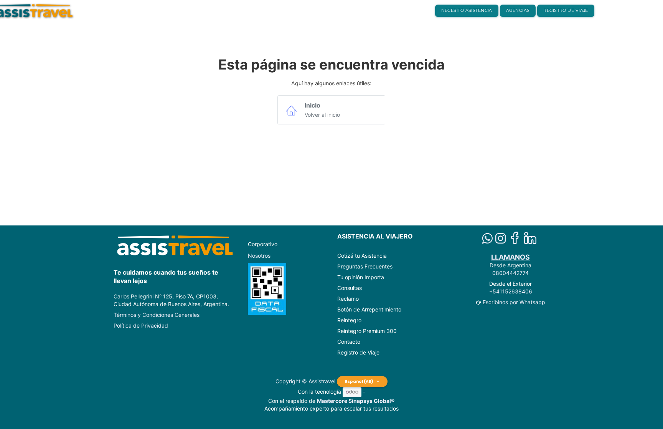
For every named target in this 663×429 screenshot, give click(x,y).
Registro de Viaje (358, 352)
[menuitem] (466, 11)
